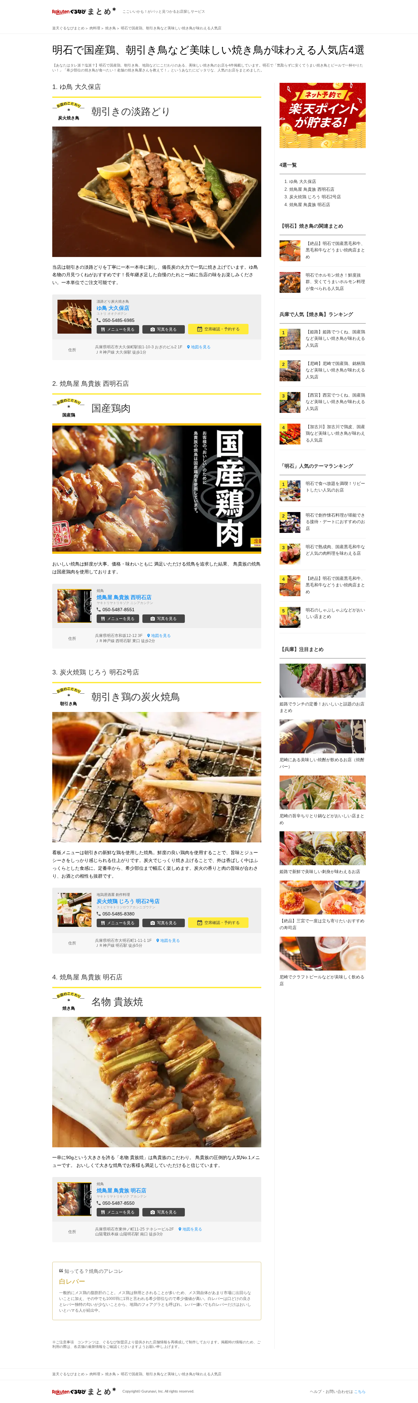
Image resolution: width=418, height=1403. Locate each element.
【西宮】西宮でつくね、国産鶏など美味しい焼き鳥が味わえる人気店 (335, 402)
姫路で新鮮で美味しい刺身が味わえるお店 (320, 871)
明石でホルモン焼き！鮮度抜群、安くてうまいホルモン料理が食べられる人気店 (335, 282)
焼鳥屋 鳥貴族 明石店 (309, 204)
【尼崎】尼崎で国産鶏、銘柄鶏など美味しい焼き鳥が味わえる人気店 (335, 370)
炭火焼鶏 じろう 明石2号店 (315, 196)
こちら (360, 1391)
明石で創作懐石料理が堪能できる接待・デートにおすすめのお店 (335, 522)
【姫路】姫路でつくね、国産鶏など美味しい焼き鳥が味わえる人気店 (335, 338)
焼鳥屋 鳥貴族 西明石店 (311, 189)
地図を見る (201, 347)
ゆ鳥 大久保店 (302, 181)
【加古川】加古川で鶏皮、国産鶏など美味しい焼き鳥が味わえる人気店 (335, 433)
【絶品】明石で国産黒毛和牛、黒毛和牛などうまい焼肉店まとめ (335, 250)
